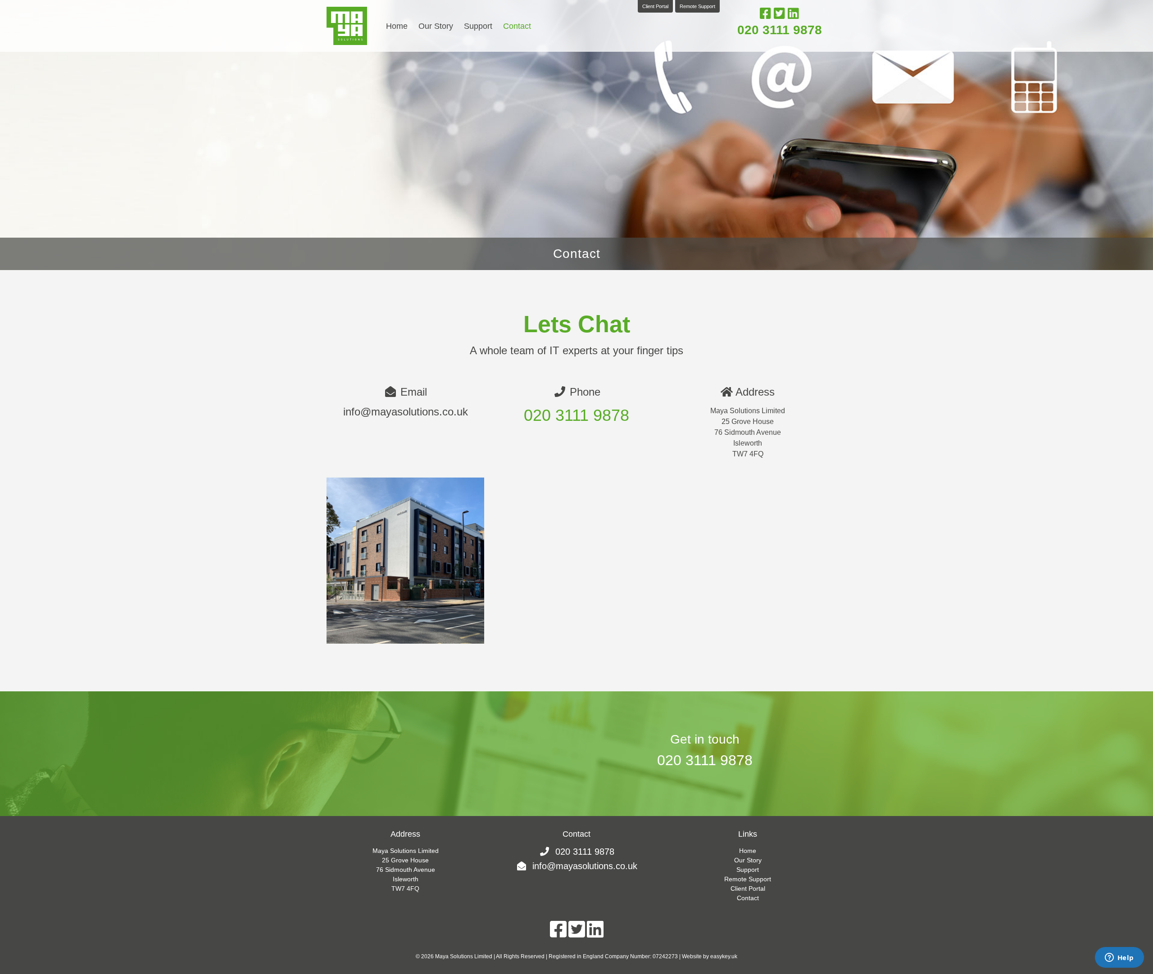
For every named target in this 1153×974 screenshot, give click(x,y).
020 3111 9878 (779, 30)
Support (478, 26)
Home (397, 26)
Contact (517, 26)
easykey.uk (723, 956)
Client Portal (655, 6)
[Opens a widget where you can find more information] (1119, 958)
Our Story (435, 26)
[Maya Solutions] (347, 26)
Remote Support (697, 6)
